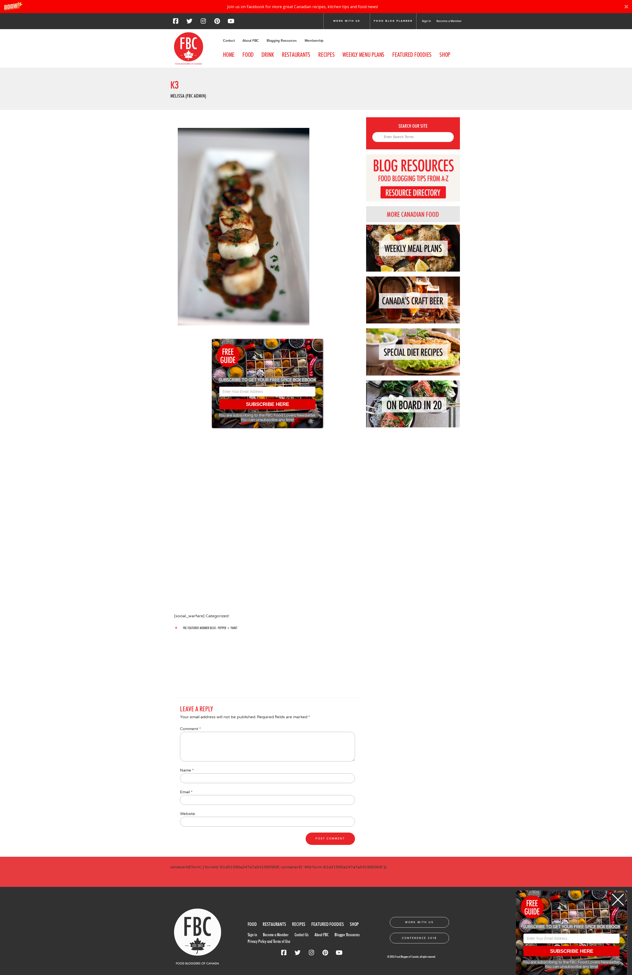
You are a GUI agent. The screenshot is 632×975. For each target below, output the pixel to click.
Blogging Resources (282, 41)
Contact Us (302, 934)
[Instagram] (203, 22)
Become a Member (449, 21)
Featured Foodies (412, 54)
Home (229, 54)
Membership (314, 41)
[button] (316, 6)
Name (187, 770)
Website (187, 813)
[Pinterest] (217, 22)
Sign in (252, 934)
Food (248, 54)
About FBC (250, 41)
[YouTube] (230, 22)
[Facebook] (175, 22)
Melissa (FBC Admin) (188, 96)
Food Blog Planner (393, 21)
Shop (444, 54)
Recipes (326, 54)
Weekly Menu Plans (363, 54)
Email (186, 792)
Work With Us (419, 922)
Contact (229, 41)
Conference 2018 (419, 938)
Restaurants (296, 54)
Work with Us (346, 21)
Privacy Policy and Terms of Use (269, 941)
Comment (190, 728)
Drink (267, 54)
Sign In (426, 21)
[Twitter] (189, 22)
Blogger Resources (347, 934)
